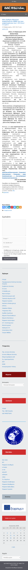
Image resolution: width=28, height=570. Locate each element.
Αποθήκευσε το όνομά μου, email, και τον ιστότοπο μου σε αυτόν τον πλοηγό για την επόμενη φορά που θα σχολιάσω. (15, 252)
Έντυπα (4, 288)
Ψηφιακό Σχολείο (7, 301)
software (4, 474)
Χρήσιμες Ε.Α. (6, 327)
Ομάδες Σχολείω (7, 313)
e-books (4, 467)
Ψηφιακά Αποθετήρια (8, 482)
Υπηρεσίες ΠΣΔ (6, 310)
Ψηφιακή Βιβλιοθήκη (8, 486)
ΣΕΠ (3, 361)
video (3, 477)
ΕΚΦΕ (3, 364)
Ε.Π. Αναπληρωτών (7, 323)
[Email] (17, 207)
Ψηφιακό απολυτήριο (8, 320)
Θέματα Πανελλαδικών (9, 315)
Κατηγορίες (5, 382)
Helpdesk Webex (7, 308)
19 (10, 538)
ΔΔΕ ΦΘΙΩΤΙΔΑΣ (7, 413)
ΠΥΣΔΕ (4, 279)
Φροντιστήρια (6, 293)
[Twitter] (6, 207)
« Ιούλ (13, 547)
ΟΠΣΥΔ (4, 305)
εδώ (13, 190)
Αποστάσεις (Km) (7, 330)
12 (10, 535)
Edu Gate (5, 460)
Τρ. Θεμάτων (6, 479)
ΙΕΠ (3, 462)
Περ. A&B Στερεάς (7, 411)
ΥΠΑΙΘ (4, 408)
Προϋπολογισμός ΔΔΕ (8, 296)
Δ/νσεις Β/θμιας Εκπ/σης (9, 354)
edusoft (4, 472)
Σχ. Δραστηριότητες (8, 359)
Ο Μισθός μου (6, 291)
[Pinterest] (12, 207)
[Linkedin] (9, 207)
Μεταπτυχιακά (6, 325)
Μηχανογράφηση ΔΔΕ (8, 357)
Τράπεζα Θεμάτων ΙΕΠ (8, 298)
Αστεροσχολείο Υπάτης (9, 366)
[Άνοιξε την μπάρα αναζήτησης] (26, 14)
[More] (20, 207)
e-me (3, 469)
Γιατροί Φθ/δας (6, 332)
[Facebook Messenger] (14, 207)
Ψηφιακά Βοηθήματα (8, 484)
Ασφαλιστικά (8, 210)
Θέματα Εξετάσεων (8, 318)
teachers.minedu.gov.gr (9, 303)
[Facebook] (3, 207)
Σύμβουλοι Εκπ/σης (8, 286)
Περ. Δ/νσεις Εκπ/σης (8, 352)
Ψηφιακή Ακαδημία (7, 465)
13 (14, 535)
